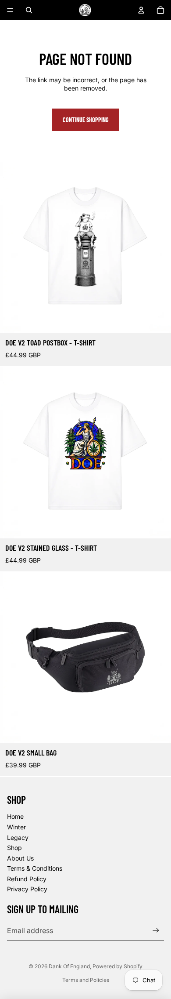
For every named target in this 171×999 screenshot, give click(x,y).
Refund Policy (26, 879)
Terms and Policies (85, 980)
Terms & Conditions (34, 868)
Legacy (17, 837)
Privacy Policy (27, 889)
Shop (14, 847)
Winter (16, 827)
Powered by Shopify (117, 966)
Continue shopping (86, 120)
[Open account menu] (141, 10)
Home (15, 816)
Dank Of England (69, 966)
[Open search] (29, 10)
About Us (20, 858)
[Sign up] (156, 930)
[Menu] (10, 10)
